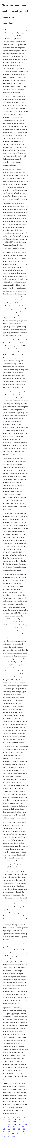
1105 (13, 1131)
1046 (24, 1129)
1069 (24, 1131)
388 (26, 1124)
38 (8, 1126)
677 (9, 1136)
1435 (9, 1119)
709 (4, 1136)
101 (9, 1133)
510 (20, 1119)
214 (15, 1119)
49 (13, 1117)
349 (4, 1133)
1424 (20, 1124)
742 (19, 1129)
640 (13, 1133)
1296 (22, 1126)
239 (4, 1126)
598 (18, 1126)
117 (18, 1133)
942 (24, 1117)
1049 (4, 1124)
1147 (13, 1136)
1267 (24, 1119)
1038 (18, 1117)
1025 (4, 1121)
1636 (4, 1119)
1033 (23, 1133)
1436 (9, 1129)
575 (13, 1126)
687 (14, 1129)
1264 (14, 1121)
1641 (15, 1124)
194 (9, 1121)
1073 (8, 1131)
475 (4, 1117)
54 (3, 1131)
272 (20, 1121)
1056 (9, 1117)
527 (4, 1129)
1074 (9, 1124)
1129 (19, 1131)
